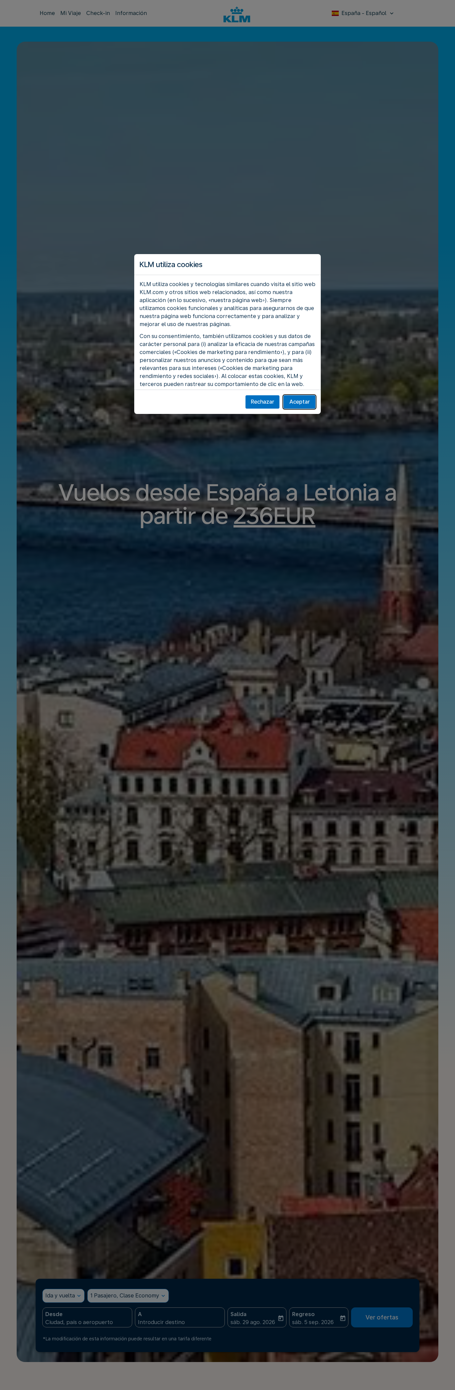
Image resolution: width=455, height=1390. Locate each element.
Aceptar (299, 402)
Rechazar (262, 402)
